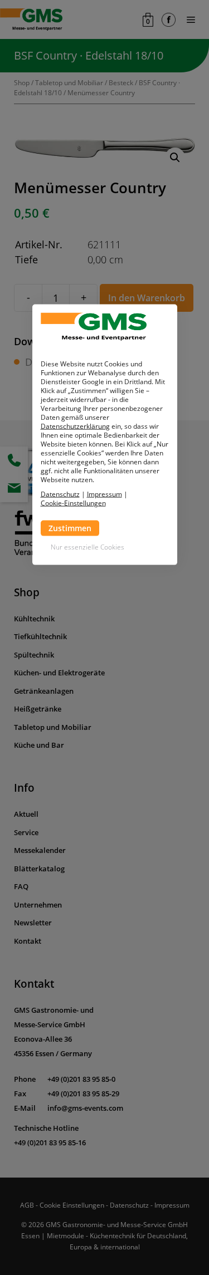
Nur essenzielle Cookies (87, 547)
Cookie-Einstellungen (73, 503)
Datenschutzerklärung (75, 426)
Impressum (104, 494)
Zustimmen (69, 528)
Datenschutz (60, 494)
